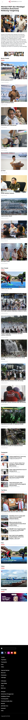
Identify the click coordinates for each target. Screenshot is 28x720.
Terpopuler (4, 452)
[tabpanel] (14, 555)
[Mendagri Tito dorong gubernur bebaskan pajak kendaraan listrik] (14, 93)
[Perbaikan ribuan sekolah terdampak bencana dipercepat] (14, 138)
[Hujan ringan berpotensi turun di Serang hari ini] (4, 471)
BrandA (3, 703)
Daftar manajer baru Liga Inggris (13, 638)
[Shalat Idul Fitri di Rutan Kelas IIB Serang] (13, 371)
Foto (2, 543)
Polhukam (3, 681)
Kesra (2, 685)
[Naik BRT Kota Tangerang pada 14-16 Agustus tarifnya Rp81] (4, 530)
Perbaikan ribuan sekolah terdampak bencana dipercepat (14, 147)
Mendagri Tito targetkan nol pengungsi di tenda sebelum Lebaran (12, 192)
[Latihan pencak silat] (13, 279)
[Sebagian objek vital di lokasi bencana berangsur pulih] (14, 251)
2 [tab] (12, 564)
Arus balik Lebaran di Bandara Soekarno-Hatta (14, 311)
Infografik (4, 589)
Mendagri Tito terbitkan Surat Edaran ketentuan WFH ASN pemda (11, 124)
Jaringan (3, 691)
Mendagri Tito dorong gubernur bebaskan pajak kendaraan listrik (12, 102)
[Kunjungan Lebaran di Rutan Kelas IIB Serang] (13, 393)
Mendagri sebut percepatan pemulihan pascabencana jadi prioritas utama (11, 238)
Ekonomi (3, 672)
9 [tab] (21, 588)
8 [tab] (19, 588)
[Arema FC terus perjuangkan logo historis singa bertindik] (4, 478)
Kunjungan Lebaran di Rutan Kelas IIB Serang (13, 402)
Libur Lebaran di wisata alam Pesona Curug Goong (13, 358)
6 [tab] (15, 588)
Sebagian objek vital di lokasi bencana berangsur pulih (11, 260)
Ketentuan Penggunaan (7, 694)
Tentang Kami (4, 698)
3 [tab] (14, 564)
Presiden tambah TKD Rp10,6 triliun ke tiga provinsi (13, 170)
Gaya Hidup (4, 683)
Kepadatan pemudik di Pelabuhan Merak (12, 424)
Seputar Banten (5, 670)
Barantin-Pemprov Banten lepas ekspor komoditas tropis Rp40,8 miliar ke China (12, 511)
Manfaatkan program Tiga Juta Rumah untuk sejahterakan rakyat (13, 215)
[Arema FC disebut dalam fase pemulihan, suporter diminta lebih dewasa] (4, 465)
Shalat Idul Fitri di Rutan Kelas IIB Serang (12, 380)
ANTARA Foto (4, 706)
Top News (4, 490)
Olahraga (3, 677)
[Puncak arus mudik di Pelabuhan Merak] (13, 436)
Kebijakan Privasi (5, 696)
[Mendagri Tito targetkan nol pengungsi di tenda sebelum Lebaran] (14, 183)
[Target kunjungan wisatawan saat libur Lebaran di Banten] (14, 324)
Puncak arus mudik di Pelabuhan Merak (12, 445)
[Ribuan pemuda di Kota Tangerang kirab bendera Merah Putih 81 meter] (4, 524)
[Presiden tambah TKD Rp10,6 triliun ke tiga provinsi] (14, 161)
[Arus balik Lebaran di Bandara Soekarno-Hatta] (14, 301)
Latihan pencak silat (6, 288)
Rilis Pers (3, 688)
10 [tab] (23, 588)
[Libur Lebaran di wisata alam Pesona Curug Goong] (14, 348)
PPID (2, 710)
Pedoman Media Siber (6, 701)
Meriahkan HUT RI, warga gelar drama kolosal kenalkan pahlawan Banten (17, 517)
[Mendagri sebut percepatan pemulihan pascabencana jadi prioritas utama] (14, 229)
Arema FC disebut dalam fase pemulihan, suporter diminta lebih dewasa (17, 464)
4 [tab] (16, 564)
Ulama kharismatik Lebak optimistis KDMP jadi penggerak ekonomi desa (17, 484)
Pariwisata (3, 675)
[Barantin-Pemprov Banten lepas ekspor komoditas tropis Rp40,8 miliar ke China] (14, 502)
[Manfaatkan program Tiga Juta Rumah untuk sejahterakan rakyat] (14, 206)
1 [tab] (10, 564)
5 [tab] (18, 564)
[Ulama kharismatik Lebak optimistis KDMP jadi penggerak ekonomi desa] (4, 484)
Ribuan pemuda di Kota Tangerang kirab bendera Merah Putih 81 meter (17, 524)
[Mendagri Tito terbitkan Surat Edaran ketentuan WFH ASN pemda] (14, 115)
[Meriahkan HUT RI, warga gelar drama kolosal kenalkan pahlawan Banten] (4, 517)
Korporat (3, 708)
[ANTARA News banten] (15, 1)
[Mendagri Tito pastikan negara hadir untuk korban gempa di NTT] (14, 70)
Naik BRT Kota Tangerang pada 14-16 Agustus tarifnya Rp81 (17, 529)
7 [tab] (17, 588)
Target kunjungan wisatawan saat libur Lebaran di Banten (12, 334)
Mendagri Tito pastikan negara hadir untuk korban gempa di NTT (13, 79)
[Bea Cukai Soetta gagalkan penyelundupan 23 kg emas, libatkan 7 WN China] (4, 537)
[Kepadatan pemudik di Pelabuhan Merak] (13, 415)
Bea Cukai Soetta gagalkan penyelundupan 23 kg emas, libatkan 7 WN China (16, 537)
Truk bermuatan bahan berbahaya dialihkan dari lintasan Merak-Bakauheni (14, 582)
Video (2, 566)
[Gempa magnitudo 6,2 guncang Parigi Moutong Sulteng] (4, 458)
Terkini (3, 657)
